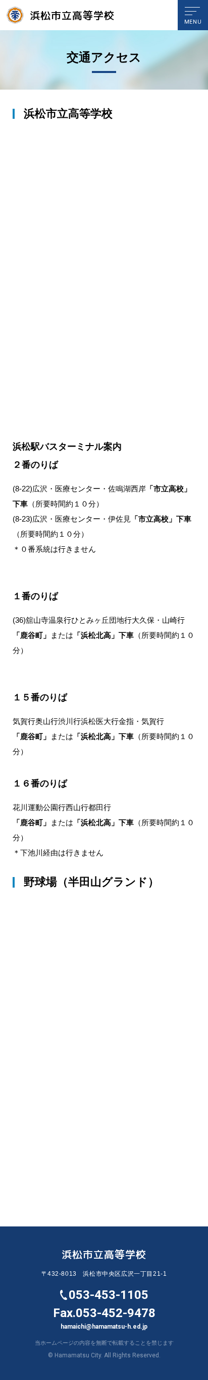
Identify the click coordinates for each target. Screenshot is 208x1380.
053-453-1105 (108, 1295)
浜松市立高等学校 (72, 15)
